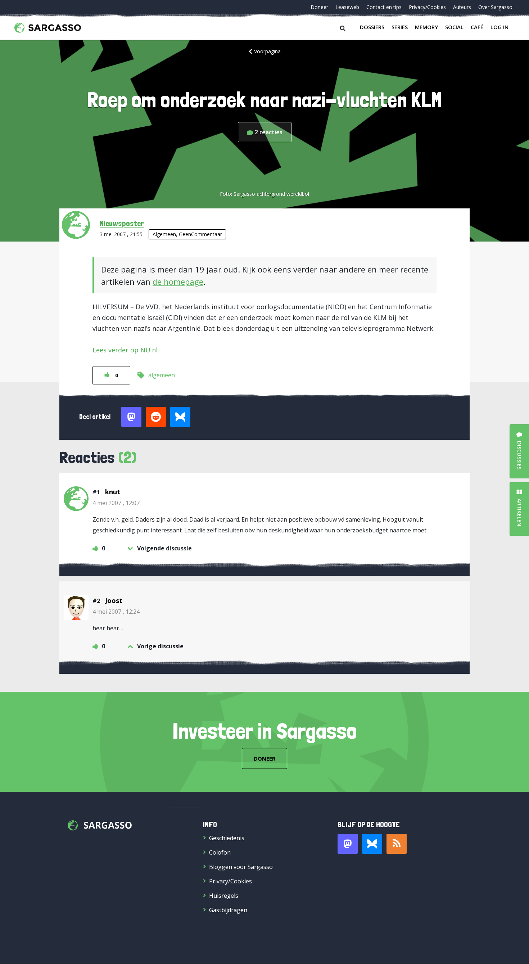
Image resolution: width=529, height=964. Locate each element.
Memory (426, 27)
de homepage (178, 281)
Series (400, 27)
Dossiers (372, 27)
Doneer (319, 7)
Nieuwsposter (122, 223)
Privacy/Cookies (427, 7)
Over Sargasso (495, 7)
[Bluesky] (372, 844)
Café (477, 27)
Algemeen (164, 234)
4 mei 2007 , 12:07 (116, 503)
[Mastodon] (348, 844)
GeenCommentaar (200, 234)
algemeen (161, 375)
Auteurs (462, 7)
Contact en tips (384, 7)
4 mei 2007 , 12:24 (116, 612)
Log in (499, 27)
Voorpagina (267, 51)
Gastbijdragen (228, 910)
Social (454, 27)
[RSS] (396, 844)
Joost (113, 600)
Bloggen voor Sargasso (241, 867)
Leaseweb (347, 7)
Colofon (220, 852)
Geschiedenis (226, 838)
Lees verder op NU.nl (125, 350)
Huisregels (223, 896)
